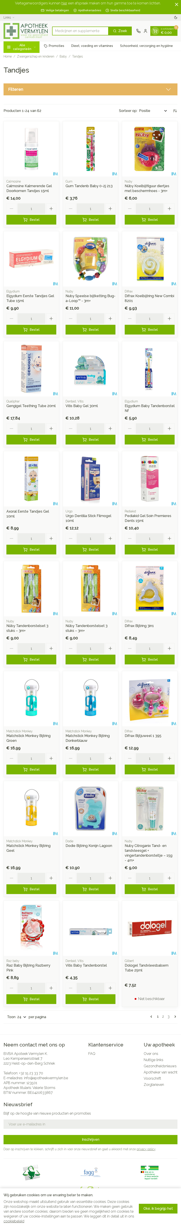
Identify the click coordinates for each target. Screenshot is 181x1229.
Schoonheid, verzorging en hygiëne (146, 46)
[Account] (145, 31)
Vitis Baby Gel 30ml (82, 406)
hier (64, 3)
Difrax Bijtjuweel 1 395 (143, 736)
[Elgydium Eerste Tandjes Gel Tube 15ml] (31, 259)
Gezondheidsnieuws (160, 1066)
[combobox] (80, 31)
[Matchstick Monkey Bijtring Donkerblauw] (90, 698)
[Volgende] (174, 1017)
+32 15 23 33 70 (31, 1073)
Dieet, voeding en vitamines (92, 46)
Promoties (56, 46)
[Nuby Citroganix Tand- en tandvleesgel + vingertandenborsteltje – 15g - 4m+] (149, 808)
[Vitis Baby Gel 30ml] (90, 368)
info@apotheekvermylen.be (46, 1078)
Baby (63, 56)
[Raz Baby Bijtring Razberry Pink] (31, 928)
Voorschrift (152, 1078)
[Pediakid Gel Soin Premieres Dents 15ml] (149, 478)
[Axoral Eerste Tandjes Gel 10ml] (31, 478)
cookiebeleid (14, 1221)
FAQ (91, 1054)
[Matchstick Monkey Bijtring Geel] (31, 808)
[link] (152, 1017)
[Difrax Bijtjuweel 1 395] (149, 698)
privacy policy (146, 1149)
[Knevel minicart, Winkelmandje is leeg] (155, 31)
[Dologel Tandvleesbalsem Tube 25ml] (149, 928)
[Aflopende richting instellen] (174, 111)
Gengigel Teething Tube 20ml (31, 406)
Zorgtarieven (154, 1085)
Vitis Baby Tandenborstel (86, 965)
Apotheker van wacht (160, 1072)
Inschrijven (90, 1139)
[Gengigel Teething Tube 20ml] (31, 368)
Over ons (151, 1054)
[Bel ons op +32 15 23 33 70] (138, 31)
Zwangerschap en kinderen (35, 56)
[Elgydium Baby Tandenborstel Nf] (149, 368)
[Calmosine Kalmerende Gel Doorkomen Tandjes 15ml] (31, 149)
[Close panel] (176, 4)
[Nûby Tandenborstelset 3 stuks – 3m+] (31, 588)
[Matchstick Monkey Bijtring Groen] (31, 698)
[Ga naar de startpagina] (26, 31)
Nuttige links (153, 1060)
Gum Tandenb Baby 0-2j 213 (89, 186)
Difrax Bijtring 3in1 (139, 626)
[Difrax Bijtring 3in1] (149, 588)
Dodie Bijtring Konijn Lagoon (89, 846)
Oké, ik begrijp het (158, 1208)
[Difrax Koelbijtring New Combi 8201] (149, 259)
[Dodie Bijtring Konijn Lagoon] (90, 808)
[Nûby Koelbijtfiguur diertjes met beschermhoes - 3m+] (149, 149)
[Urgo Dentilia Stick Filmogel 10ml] (90, 478)
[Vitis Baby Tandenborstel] (90, 928)
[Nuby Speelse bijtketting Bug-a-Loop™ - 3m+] (90, 259)
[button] (90, 89)
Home (8, 56)
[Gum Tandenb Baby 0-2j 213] (90, 149)
